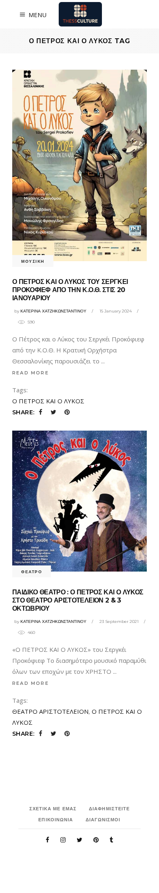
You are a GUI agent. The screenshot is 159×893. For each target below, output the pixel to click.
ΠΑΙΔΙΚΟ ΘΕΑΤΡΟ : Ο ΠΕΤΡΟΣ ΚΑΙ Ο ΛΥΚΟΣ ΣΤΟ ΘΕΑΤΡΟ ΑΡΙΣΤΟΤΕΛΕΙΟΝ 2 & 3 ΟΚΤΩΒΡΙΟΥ (77, 600)
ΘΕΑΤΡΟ (31, 571)
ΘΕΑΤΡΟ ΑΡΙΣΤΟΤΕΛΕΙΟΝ (50, 711)
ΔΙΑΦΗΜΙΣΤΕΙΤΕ (109, 809)
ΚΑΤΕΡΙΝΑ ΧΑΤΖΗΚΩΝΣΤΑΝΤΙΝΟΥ (53, 311)
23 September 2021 (119, 621)
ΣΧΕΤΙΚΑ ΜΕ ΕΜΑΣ (53, 809)
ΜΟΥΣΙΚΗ (32, 261)
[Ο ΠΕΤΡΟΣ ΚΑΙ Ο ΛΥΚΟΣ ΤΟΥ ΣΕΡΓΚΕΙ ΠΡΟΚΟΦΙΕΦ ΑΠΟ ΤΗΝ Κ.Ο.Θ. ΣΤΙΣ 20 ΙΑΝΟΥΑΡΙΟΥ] (79, 165)
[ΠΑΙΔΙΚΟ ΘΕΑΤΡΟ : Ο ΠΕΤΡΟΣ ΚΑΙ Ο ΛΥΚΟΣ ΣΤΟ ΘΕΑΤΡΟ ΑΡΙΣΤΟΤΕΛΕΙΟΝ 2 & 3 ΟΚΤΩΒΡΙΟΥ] (79, 501)
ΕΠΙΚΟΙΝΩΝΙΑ (55, 820)
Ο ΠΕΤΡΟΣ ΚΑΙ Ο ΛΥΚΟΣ (48, 401)
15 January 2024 (115, 311)
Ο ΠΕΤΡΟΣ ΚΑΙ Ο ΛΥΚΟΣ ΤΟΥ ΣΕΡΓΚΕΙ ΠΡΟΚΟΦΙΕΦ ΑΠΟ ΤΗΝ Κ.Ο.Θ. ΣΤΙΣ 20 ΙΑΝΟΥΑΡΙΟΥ (70, 290)
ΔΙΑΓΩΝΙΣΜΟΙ (103, 820)
